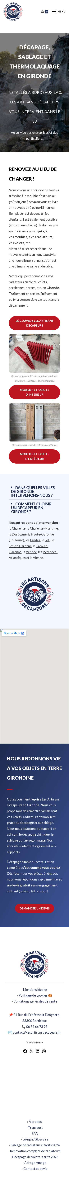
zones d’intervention (42, 523)
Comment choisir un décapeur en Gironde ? (31, 508)
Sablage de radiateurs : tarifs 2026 (35, 1145)
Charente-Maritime (44, 528)
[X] (31, 1052)
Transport (35, 1128)
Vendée (31, 552)
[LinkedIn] (37, 1052)
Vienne (38, 558)
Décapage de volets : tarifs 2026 (35, 1157)
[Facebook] (25, 1052)
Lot (47, 540)
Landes (35, 540)
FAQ (35, 1133)
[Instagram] (44, 1052)
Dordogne (19, 534)
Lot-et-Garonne (20, 546)
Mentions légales (35, 990)
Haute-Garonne (42, 534)
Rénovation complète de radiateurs (35, 1151)
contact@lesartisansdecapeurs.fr (37, 1032)
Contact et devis (35, 1169)
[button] (34, 491)
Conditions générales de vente (35, 1001)
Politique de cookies (33, 995)
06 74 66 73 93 (37, 1027)
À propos (35, 1122)
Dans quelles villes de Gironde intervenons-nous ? (33, 491)
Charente (18, 528)
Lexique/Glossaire (35, 1139)
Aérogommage (35, 1163)
